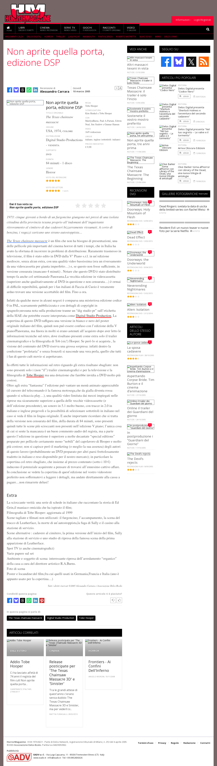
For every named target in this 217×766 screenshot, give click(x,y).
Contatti (205, 742)
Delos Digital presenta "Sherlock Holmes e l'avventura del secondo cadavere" (192, 112)
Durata (49, 159)
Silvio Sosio (145, 36)
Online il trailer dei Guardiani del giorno (140, 412)
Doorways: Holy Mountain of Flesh (138, 213)
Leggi (186, 96)
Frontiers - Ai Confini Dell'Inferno (99, 666)
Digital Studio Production (93, 315)
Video (131, 28)
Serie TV (70, 28)
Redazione (189, 742)
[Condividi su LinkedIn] (35, 90)
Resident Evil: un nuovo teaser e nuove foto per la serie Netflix (183, 229)
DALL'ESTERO (18, 650)
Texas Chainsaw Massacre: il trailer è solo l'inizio (139, 93)
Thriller (60, 36)
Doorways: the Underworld (138, 261)
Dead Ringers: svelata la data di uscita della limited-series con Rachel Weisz (183, 207)
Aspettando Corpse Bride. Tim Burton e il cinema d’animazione (140, 383)
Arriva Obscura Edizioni (191, 148)
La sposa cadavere (134, 349)
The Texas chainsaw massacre (27, 240)
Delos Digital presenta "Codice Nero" (191, 90)
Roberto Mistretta (126, 36)
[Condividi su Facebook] (10, 90)
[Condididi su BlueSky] (16, 90)
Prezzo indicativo (94, 144)
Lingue (88, 136)
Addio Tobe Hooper (20, 664)
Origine (50, 127)
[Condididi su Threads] (22, 90)
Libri (26, 28)
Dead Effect (136, 237)
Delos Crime (170, 36)
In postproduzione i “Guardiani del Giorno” (140, 438)
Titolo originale (54, 113)
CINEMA (54, 650)
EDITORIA (182, 85)
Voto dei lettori (54, 187)
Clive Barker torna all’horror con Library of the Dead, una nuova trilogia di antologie (194, 171)
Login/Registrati (202, 20)
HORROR (93, 650)
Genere (49, 168)
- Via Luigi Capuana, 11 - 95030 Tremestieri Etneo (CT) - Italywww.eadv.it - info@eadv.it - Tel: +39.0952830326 (68, 756)
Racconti (112, 28)
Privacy (162, 742)
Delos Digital (34, 36)
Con (87, 118)
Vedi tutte (203, 193)
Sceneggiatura (93, 110)
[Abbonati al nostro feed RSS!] (204, 61)
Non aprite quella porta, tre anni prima (140, 144)
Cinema (49, 28)
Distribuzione (53, 136)
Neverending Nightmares (137, 287)
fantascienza (105, 36)
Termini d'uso (145, 742)
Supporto (51, 150)
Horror (48, 36)
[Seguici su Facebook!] (166, 61)
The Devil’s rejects (135, 460)
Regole (175, 742)
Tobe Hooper (35, 375)
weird (158, 36)
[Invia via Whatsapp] (29, 90)
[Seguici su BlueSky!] (178, 61)
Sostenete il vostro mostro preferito (138, 119)
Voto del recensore (56, 177)
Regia (88, 103)
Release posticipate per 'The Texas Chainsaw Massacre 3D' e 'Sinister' (62, 672)
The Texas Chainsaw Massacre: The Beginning (138, 172)
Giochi (89, 28)
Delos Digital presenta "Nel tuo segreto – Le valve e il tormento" (194, 132)
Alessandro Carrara (54, 91)
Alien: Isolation (138, 309)
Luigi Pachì (74, 36)
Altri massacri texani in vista (138, 66)
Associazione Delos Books (27, 744)
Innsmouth (89, 36)
